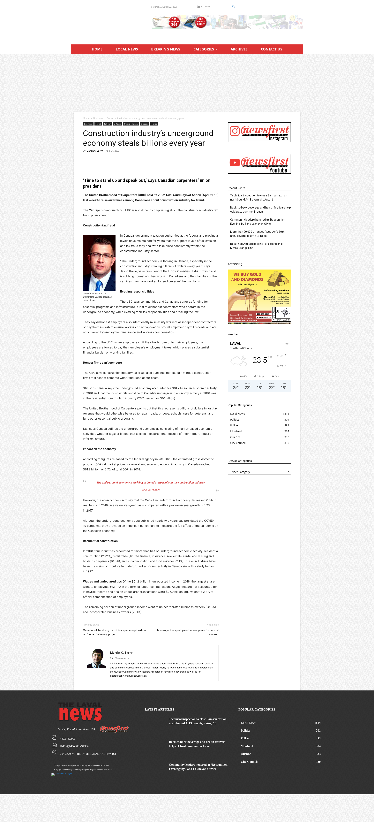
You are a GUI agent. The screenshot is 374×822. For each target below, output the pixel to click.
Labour (107, 123)
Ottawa (117, 123)
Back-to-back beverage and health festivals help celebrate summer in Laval (260, 209)
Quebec (144, 123)
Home (86, 118)
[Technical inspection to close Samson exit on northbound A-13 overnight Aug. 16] (155, 724)
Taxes (154, 123)
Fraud (98, 123)
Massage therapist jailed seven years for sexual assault (188, 632)
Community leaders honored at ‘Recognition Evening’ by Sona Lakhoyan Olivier (257, 221)
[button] (233, 6)
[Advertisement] (187, 83)
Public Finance (131, 123)
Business (98, 118)
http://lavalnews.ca (119, 658)
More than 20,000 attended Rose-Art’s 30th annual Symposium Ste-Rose (257, 233)
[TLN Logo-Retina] (106, 20)
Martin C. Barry (94, 150)
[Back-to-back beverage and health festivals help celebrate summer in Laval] (155, 747)
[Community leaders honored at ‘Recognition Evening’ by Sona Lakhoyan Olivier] (155, 770)
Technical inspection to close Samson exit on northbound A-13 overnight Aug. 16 (258, 197)
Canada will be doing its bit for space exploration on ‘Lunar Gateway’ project (114, 632)
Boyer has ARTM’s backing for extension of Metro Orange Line (257, 245)
